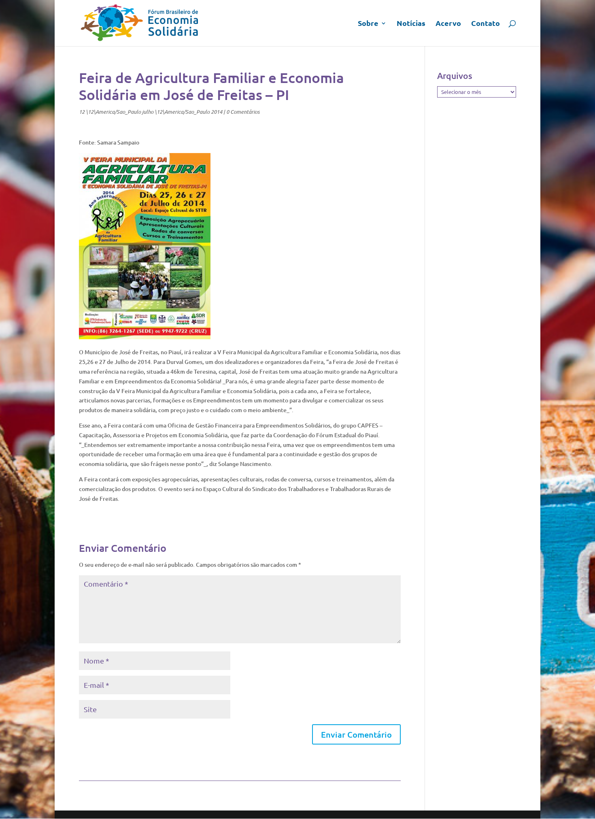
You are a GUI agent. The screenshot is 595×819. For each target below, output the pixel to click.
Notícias (411, 24)
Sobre (368, 24)
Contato (485, 24)
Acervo (448, 24)
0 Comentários (242, 111)
